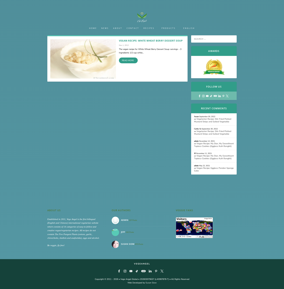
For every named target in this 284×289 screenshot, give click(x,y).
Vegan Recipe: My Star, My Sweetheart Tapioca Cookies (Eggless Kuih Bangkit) (214, 145)
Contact (133, 28)
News (105, 28)
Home (93, 28)
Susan (196, 117)
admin (196, 141)
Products (169, 28)
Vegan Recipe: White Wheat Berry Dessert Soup (151, 40)
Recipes (148, 28)
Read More (128, 60)
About (117, 28)
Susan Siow (151, 282)
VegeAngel (142, 263)
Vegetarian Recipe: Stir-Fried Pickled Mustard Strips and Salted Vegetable (212, 120)
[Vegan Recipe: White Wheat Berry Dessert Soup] (83, 59)
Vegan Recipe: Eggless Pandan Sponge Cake (214, 169)
